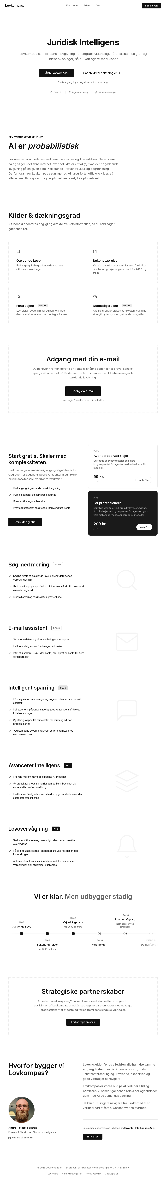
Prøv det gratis (25, 522)
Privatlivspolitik (93, 1173)
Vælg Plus (144, 480)
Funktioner (72, 5)
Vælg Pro (144, 527)
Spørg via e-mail (83, 391)
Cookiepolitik (111, 1173)
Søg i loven (151, 5)
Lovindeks (53, 1173)
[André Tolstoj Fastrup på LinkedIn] (21, 1110)
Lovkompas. (14, 5)
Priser (87, 5)
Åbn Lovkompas (56, 73)
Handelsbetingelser (72, 1173)
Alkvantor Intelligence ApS (138, 1128)
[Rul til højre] (153, 933)
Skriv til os (93, 1136)
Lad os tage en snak (83, 1022)
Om (98, 5)
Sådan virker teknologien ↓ (102, 73)
